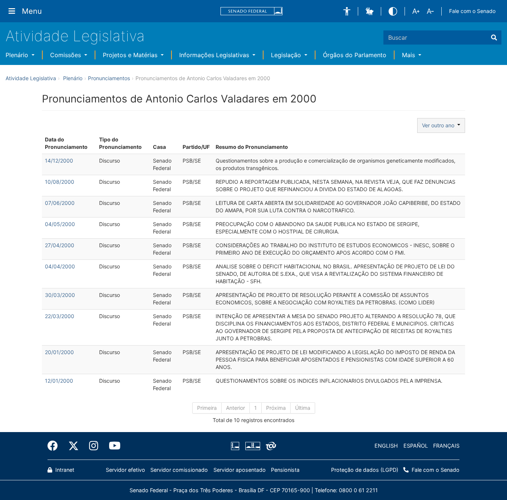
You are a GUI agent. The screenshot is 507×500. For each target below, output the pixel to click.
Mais (409, 55)
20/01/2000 (59, 352)
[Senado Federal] (251, 11)
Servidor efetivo (125, 470)
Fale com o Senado (472, 11)
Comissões (66, 55)
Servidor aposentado (239, 470)
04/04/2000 (60, 266)
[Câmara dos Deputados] (236, 445)
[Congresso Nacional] (252, 445)
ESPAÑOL (415, 445)
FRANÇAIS (446, 445)
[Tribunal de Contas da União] (269, 445)
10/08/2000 (59, 182)
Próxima (276, 408)
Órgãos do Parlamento (354, 55)
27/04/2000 (59, 245)
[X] (73, 446)
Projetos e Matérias (131, 55)
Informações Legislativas (215, 55)
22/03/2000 (59, 316)
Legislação (287, 55)
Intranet (64, 470)
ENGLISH (386, 445)
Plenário (18, 55)
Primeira (207, 408)
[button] (346, 11)
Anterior (235, 408)
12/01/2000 (59, 381)
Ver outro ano (439, 125)
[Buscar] (494, 37)
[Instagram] (94, 446)
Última (302, 408)
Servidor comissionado (179, 470)
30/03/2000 (60, 295)
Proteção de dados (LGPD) (364, 470)
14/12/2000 (59, 160)
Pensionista (285, 470)
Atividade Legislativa (75, 36)
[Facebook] (55, 446)
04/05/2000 (60, 224)
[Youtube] (112, 446)
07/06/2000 (60, 203)
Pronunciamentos (109, 78)
